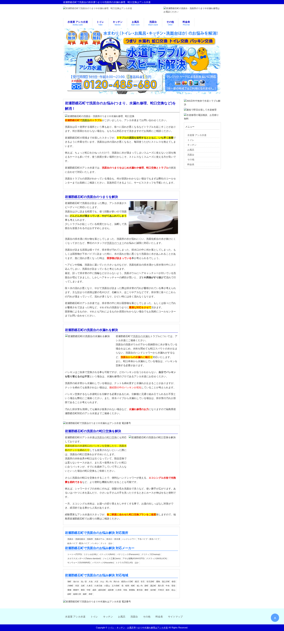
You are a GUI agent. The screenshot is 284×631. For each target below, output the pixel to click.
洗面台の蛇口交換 (107, 437)
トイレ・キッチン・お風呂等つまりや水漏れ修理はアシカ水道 (138, 627)
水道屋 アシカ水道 (75, 616)
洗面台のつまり (115, 243)
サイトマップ (175, 616)
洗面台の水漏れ (141, 336)
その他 (146, 616)
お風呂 (121, 616)
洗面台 (86, 120)
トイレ (94, 616)
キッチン (108, 616)
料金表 (159, 616)
